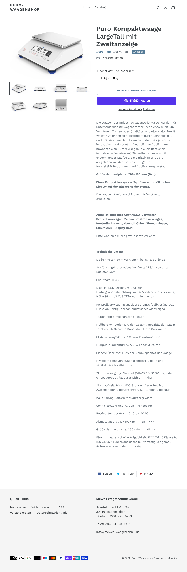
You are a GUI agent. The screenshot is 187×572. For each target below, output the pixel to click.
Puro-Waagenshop (25, 7)
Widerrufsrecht (42, 507)
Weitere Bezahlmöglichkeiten (137, 109)
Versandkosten (113, 57)
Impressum (18, 507)
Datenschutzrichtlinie (52, 512)
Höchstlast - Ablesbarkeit (115, 71)
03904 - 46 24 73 (120, 516)
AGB (61, 507)
